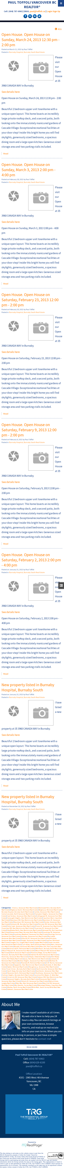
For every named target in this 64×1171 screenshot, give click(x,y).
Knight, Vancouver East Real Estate (33, 940)
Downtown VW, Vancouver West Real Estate (28, 922)
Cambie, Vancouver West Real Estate (46, 912)
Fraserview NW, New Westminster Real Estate (17, 928)
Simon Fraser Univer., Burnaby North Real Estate (18, 969)
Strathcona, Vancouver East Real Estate (48, 973)
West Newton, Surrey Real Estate (25, 985)
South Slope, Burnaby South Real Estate (21, 971)
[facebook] (25, 16)
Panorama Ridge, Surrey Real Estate (43, 953)
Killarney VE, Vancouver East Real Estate (35, 938)
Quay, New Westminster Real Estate (36, 959)
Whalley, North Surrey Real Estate (19, 987)
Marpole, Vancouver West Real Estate (26, 947)
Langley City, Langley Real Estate (21, 942)
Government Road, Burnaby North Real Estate (26, 932)
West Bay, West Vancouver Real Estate (29, 983)
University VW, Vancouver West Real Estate (22, 977)
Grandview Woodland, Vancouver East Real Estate (31, 934)
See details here (11, 92)
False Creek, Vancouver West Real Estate (21, 926)
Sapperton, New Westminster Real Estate (28, 965)
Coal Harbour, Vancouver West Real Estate (21, 916)
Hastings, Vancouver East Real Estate (34, 936)
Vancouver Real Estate (47, 979)
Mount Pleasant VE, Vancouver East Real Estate (18, 951)
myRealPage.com (32, 1145)
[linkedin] (34, 16)
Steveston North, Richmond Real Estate (21, 973)
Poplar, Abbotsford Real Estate (40, 957)
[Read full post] (14, 66)
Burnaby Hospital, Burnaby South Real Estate (27, 52)
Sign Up (56, 11)
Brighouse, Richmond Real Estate (50, 910)
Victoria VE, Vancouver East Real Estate (34, 981)
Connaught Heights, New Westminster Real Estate (24, 918)
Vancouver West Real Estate (11, 981)
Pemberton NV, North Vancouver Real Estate (43, 955)
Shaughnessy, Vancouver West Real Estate (43, 967)
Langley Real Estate (41, 942)
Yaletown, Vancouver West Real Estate (20, 989)
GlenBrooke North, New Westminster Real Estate (24, 930)
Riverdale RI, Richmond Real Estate (33, 963)
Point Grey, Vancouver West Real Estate (15, 957)
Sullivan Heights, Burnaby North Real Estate (17, 975)
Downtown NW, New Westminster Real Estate (26, 920)
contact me (44, 1038)
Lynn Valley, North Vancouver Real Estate (36, 944)
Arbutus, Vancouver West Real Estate (25, 908)
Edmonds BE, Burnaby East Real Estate (24, 924)
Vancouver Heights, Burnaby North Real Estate (23, 979)
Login (49, 11)
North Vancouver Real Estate (20, 953)
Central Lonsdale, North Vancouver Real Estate (18, 914)
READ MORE (32, 1047)
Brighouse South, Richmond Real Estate (24, 910)
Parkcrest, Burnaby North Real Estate (15, 955)
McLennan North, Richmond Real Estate (21, 949)
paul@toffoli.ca (37, 11)
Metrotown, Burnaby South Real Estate (48, 949)
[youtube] (39, 16)
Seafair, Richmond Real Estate (17, 967)
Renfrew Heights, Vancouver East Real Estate (33, 961)
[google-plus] (29, 16)
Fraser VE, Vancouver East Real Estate (49, 926)
